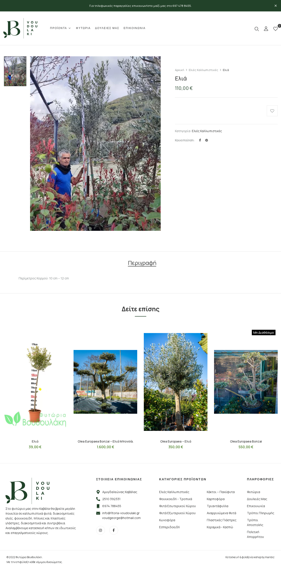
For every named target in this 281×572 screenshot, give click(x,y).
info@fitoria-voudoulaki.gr (121, 513)
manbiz (269, 557)
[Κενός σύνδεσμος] (266, 29)
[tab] (142, 263)
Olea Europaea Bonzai (246, 441)
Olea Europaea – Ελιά (175, 441)
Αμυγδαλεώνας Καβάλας (119, 492)
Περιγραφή (142, 263)
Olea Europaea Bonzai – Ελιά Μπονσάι (105, 441)
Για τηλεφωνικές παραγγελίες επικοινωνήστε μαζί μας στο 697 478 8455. (140, 6)
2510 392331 (111, 499)
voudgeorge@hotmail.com (121, 518)
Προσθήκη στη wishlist (272, 110)
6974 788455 (111, 506)
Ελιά (35, 441)
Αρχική (179, 70)
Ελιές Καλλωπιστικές (203, 70)
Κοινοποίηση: (185, 140)
